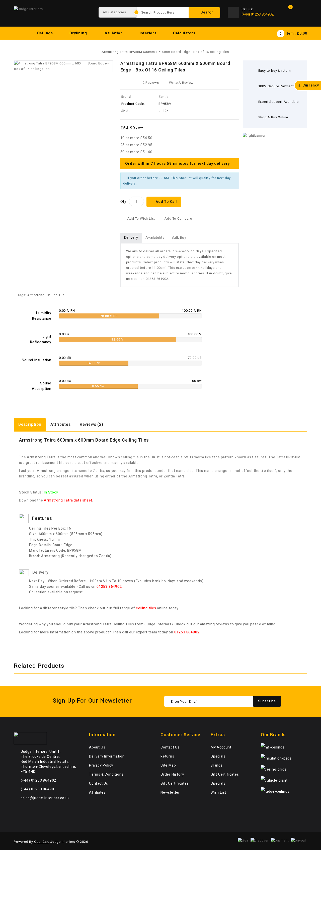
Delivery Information (107, 756)
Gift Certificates (174, 783)
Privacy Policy (101, 765)
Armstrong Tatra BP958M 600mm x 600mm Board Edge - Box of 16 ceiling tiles (165, 51)
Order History (172, 774)
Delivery (131, 237)
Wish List (218, 792)
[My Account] (302, 13)
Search (207, 12)
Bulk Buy (179, 237)
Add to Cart (167, 201)
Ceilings (45, 33)
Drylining (78, 33)
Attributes (60, 425)
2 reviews (151, 82)
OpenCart (41, 841)
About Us (97, 747)
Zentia (163, 96)
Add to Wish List (141, 218)
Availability (155, 237)
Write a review (181, 82)
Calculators (185, 33)
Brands (217, 765)
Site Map (168, 765)
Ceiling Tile (56, 295)
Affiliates (97, 792)
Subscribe (267, 701)
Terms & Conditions (106, 774)
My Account (221, 747)
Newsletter (170, 792)
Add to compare (178, 218)
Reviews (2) (91, 425)
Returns (167, 756)
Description (29, 425)
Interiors (149, 33)
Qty (123, 201)
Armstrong (36, 295)
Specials (218, 756)
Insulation (114, 33)
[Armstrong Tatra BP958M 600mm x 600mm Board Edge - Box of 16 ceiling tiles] (63, 66)
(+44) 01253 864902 (258, 14)
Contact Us (98, 783)
